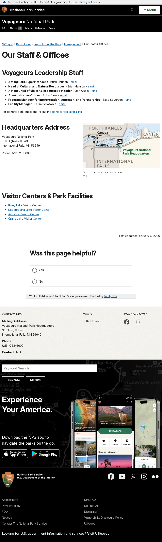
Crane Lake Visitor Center (25, 218)
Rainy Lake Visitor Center (24, 205)
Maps (28, 28)
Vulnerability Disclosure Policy (103, 517)
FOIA (5, 511)
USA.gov (89, 523)
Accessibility (10, 499)
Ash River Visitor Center (23, 214)
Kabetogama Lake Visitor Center (29, 209)
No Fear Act (91, 505)
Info (4, 28)
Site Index (92, 321)
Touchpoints (110, 296)
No (41, 281)
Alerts (15, 28)
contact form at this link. (67, 111)
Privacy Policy (11, 505)
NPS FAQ (90, 499)
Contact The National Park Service (24, 523)
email (74, 82)
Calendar (40, 28)
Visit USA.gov (98, 533)
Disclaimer (90, 511)
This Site (13, 380)
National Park (28, 21)
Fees (52, 28)
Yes (41, 270)
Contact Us (10, 352)
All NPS (35, 380)
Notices (7, 517)
